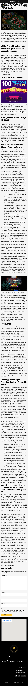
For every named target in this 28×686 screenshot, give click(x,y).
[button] (25, 5)
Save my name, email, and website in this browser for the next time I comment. (13, 611)
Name (3, 592)
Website (3, 603)
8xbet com (7, 565)
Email (3, 598)
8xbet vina (12, 565)
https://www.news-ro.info (7, 264)
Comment (4, 575)
